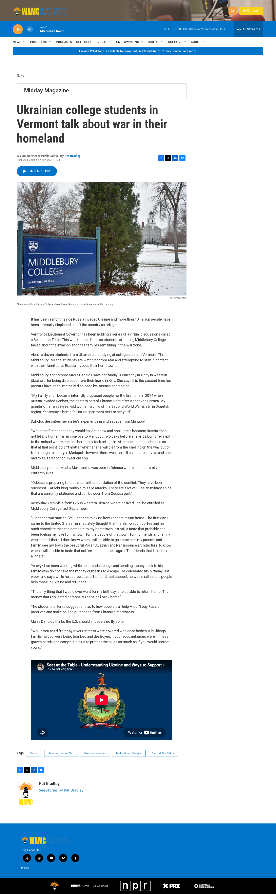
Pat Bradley (73, 156)
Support (175, 42)
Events (101, 42)
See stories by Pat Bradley (61, 790)
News (17, 42)
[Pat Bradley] (26, 793)
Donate (253, 10)
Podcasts (64, 42)
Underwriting (127, 42)
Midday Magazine (46, 90)
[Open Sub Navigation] (24, 42)
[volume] (29, 29)
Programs (38, 42)
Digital (153, 42)
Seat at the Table (163, 753)
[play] (18, 29)
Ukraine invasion (95, 753)
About (196, 42)
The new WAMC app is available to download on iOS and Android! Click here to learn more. (138, 51)
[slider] (36, 29)
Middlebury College (128, 753)
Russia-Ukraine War (61, 753)
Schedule (84, 42)
